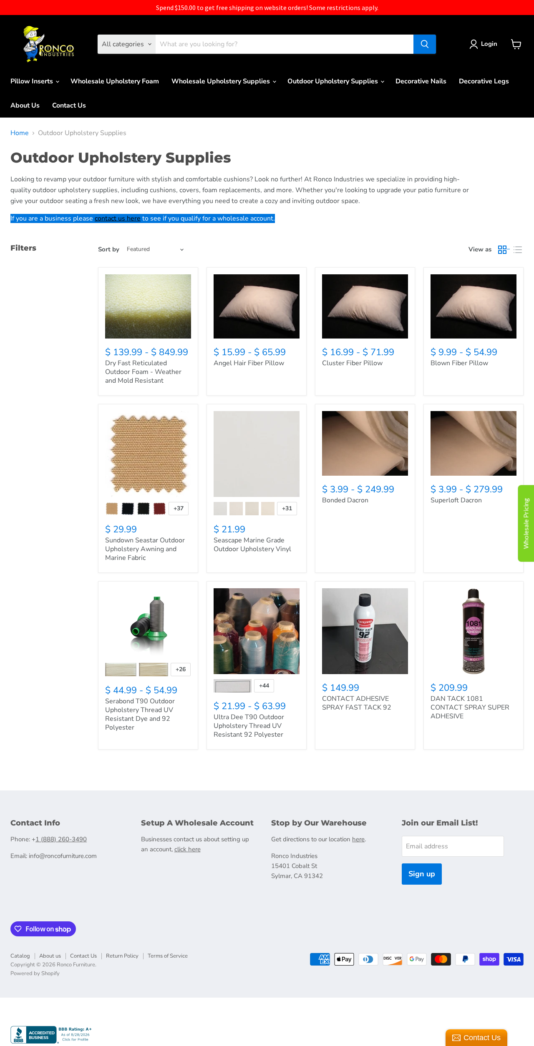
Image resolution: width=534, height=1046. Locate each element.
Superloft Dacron (456, 500)
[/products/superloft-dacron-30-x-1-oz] (473, 443)
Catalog (20, 956)
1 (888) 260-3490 (61, 839)
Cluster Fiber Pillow (352, 363)
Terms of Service (168, 956)
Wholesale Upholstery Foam (115, 81)
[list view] (518, 250)
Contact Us (69, 105)
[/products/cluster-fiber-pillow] (365, 306)
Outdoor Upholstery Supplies (333, 81)
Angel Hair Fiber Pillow (249, 363)
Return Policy (122, 956)
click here (187, 849)
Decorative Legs (484, 81)
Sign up (421, 874)
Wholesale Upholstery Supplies (221, 81)
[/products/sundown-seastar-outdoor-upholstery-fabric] (148, 454)
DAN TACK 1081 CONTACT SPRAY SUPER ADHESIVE (470, 707)
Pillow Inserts (32, 81)
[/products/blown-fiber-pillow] (473, 306)
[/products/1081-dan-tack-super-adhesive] (473, 631)
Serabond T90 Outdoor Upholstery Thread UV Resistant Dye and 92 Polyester (140, 714)
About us (50, 956)
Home (19, 133)
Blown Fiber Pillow (459, 363)
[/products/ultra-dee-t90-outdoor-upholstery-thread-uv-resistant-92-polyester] (257, 631)
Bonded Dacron (345, 500)
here (358, 839)
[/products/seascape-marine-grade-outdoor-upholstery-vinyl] (257, 454)
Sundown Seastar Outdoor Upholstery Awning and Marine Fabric (145, 549)
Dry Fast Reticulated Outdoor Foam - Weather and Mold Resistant (143, 372)
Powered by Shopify (35, 973)
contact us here (118, 218)
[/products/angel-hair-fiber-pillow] (257, 306)
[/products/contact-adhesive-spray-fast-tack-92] (365, 631)
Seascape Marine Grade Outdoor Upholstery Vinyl (252, 545)
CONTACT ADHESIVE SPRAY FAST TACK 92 (356, 703)
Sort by (108, 249)
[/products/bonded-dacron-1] (365, 443)
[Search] (424, 44)
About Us (25, 105)
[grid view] (504, 250)
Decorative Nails (420, 81)
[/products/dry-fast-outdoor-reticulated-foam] (148, 306)
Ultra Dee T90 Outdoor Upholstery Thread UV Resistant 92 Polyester (249, 725)
